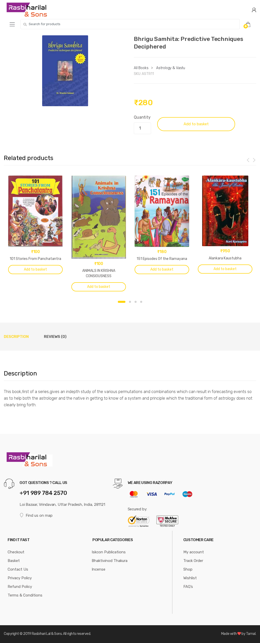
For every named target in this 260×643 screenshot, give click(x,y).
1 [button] (121, 302)
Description (16, 336)
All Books (141, 68)
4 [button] (141, 302)
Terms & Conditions (25, 595)
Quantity (142, 117)
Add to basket (196, 124)
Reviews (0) (55, 336)
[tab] (16, 337)
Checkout (16, 552)
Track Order (193, 560)
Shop (187, 569)
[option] (65, 70)
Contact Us (18, 569)
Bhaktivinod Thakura (109, 560)
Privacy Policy (20, 578)
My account (193, 552)
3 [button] (136, 302)
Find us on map (39, 515)
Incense (98, 569)
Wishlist (190, 578)
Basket (14, 560)
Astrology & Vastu (170, 68)
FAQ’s (188, 586)
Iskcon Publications (109, 552)
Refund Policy (20, 586)
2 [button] (130, 302)
